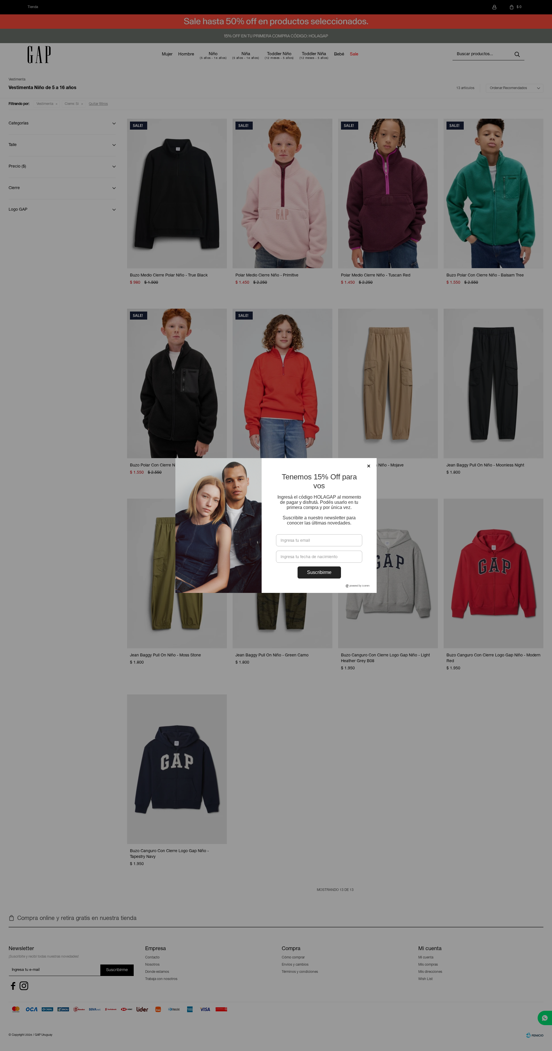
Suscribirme (319, 572)
